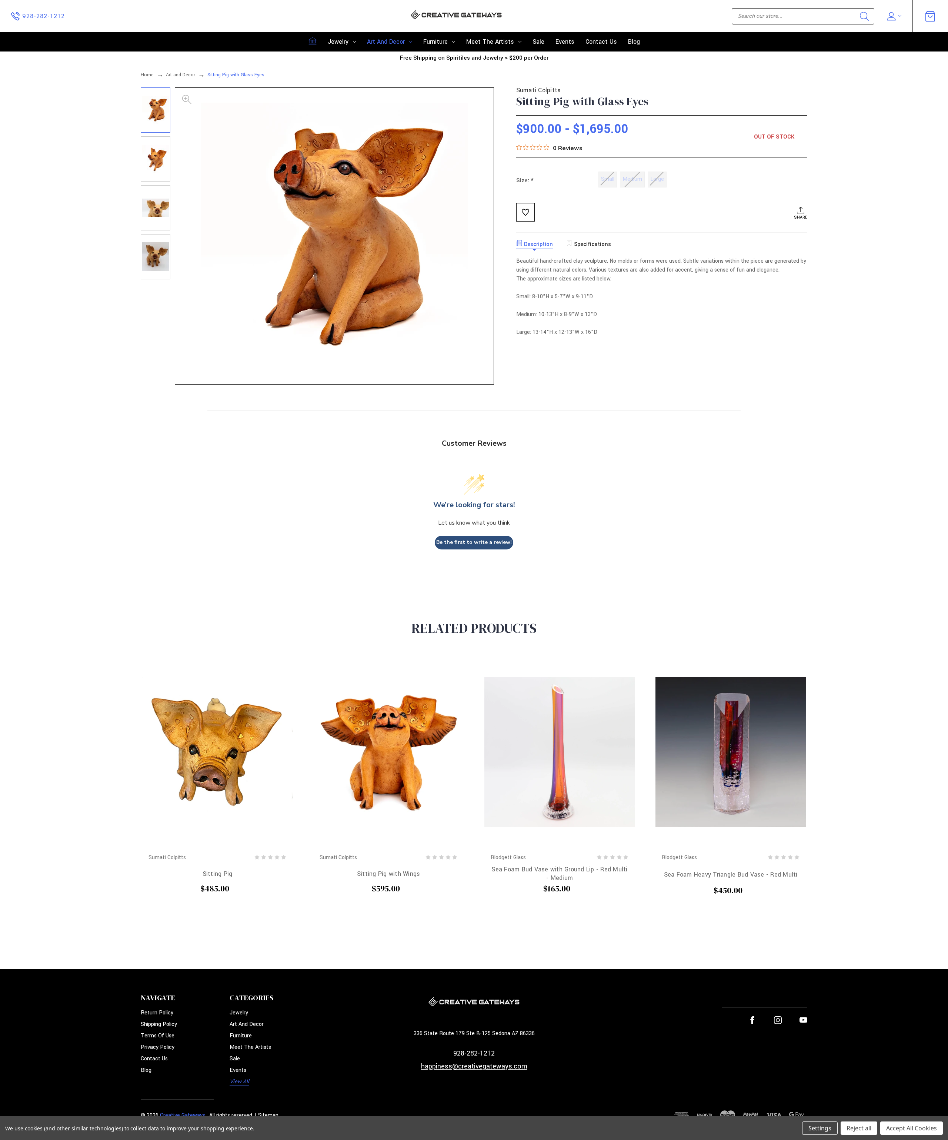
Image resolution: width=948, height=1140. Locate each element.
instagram (778, 1020)
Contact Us (601, 41)
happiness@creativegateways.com (474, 1066)
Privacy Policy (157, 1047)
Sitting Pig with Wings (388, 874)
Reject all (859, 1128)
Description (538, 244)
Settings (819, 1128)
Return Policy (157, 1013)
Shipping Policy (159, 1024)
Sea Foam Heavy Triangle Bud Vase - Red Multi (731, 874)
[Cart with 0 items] (930, 16)
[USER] (893, 16)
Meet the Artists (490, 41)
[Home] (312, 41)
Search (864, 16)
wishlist (525, 212)
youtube (803, 1020)
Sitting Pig (218, 874)
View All (239, 1082)
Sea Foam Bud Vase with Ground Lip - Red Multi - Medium (559, 873)
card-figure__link (217, 752)
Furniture (435, 41)
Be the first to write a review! (474, 542)
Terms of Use (157, 1036)
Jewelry (338, 41)
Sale (538, 41)
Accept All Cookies (911, 1128)
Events (564, 41)
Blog (634, 41)
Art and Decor (386, 41)
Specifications (592, 244)
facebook (752, 1020)
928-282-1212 (474, 1053)
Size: (525, 180)
